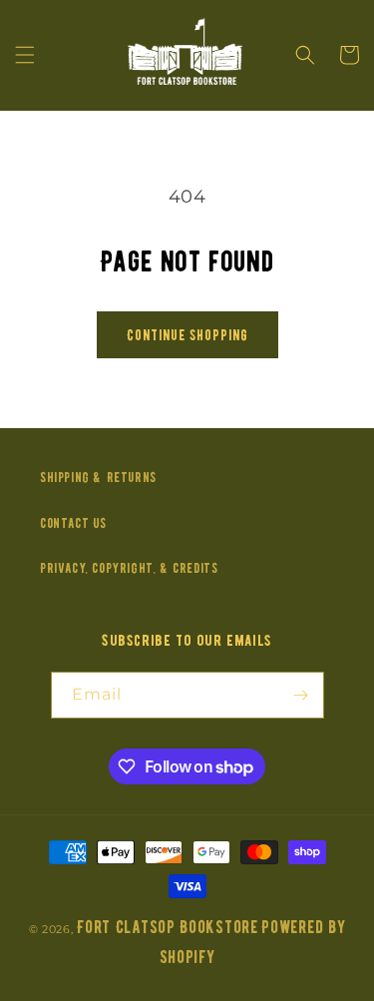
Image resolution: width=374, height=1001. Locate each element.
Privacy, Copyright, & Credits (128, 568)
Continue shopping (187, 335)
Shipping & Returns (98, 477)
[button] (25, 55)
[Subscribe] (301, 695)
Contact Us (73, 523)
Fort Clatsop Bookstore (167, 927)
